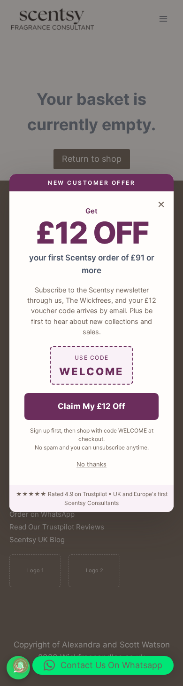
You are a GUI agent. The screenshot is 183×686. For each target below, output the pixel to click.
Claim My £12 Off (91, 406)
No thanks (91, 464)
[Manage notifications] (20, 665)
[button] (103, 665)
